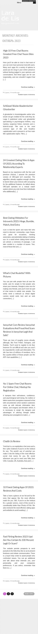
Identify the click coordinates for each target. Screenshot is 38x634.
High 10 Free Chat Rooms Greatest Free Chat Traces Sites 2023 (18, 54)
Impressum (25, 1)
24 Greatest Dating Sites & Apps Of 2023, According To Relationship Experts (18, 163)
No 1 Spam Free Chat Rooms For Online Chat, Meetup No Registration (17, 387)
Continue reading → (28, 87)
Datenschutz (32, 1)
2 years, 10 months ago (12, 92)
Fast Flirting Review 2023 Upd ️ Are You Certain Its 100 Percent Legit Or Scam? (18, 540)
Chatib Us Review (11, 441)
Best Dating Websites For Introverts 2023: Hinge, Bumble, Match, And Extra (18, 221)
